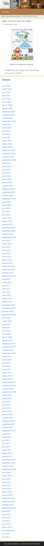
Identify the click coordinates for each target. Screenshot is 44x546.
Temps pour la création (13, 73)
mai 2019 (6, 366)
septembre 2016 (9, 469)
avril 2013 (6, 537)
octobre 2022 (7, 234)
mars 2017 (6, 450)
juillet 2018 (7, 398)
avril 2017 (6, 447)
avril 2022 (6, 253)
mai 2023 (6, 211)
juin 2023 (6, 208)
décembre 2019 (8, 343)
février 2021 (7, 298)
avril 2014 (6, 524)
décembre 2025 (8, 111)
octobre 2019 (7, 350)
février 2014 (7, 527)
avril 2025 (6, 137)
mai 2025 (6, 134)
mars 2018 (6, 411)
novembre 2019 (8, 347)
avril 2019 (6, 369)
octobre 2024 (7, 157)
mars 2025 (6, 140)
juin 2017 (6, 440)
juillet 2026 (7, 89)
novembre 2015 (8, 501)
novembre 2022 (8, 231)
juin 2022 (6, 247)
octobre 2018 (7, 389)
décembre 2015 (8, 498)
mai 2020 (6, 327)
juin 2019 (6, 363)
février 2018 (7, 414)
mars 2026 (6, 102)
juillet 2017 (7, 437)
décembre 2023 (8, 189)
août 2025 (6, 124)
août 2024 (6, 163)
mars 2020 (6, 334)
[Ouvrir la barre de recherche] (41, 12)
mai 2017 (6, 443)
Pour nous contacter (11, 544)
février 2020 (7, 337)
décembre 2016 (8, 459)
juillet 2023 (7, 205)
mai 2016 (6, 482)
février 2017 (7, 453)
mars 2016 (6, 488)
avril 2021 (6, 292)
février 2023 (7, 221)
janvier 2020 (7, 340)
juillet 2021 (7, 282)
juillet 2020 (7, 321)
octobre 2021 (7, 273)
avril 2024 (6, 176)
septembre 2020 (9, 314)
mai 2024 (6, 173)
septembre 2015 (9, 508)
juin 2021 (6, 285)
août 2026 (6, 86)
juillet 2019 (7, 359)
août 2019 (6, 356)
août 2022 (6, 240)
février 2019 (7, 376)
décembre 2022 (8, 227)
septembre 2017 (9, 430)
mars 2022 (6, 256)
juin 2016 (6, 479)
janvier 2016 (7, 495)
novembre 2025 (8, 115)
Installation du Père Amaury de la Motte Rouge (21, 70)
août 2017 (6, 434)
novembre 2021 (8, 269)
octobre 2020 (7, 311)
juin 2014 (6, 517)
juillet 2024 (7, 166)
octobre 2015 (7, 505)
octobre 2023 (7, 195)
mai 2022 (6, 250)
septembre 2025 (9, 121)
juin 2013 (6, 533)
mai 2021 (6, 289)
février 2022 (7, 260)
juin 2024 (6, 169)
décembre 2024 (8, 150)
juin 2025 (6, 131)
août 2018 (6, 395)
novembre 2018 (8, 385)
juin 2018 (6, 401)
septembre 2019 (9, 353)
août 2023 (6, 202)
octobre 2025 (7, 118)
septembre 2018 (9, 392)
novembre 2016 (8, 463)
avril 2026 (6, 99)
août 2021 (6, 279)
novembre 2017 (8, 424)
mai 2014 (6, 521)
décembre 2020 (8, 305)
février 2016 (7, 492)
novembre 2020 (8, 308)
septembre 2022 (9, 237)
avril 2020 (6, 331)
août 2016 (6, 472)
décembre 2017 (8, 421)
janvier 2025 (7, 147)
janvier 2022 (7, 263)
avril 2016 (6, 485)
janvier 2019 (7, 379)
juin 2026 (6, 92)
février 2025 (7, 144)
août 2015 (6, 511)
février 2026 (7, 105)
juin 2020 (6, 324)
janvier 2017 (7, 456)
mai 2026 (6, 95)
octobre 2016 (7, 466)
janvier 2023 (7, 224)
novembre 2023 (8, 192)
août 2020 (6, 318)
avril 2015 (6, 514)
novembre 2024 (8, 153)
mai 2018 (6, 405)
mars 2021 (6, 295)
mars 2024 (6, 179)
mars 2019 (6, 372)
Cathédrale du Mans (29, 16)
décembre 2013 (8, 530)
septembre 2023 (9, 198)
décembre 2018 (8, 382)
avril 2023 (6, 215)
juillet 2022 (7, 243)
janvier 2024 (7, 185)
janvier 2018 (7, 417)
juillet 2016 (7, 475)
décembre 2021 (8, 266)
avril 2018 (6, 408)
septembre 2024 (9, 160)
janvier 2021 (7, 301)
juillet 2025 (7, 127)
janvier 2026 (7, 108)
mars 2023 (6, 218)
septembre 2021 (9, 276)
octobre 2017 (7, 427)
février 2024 (7, 182)
